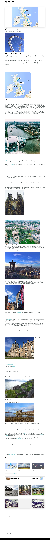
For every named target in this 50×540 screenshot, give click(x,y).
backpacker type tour (28, 431)
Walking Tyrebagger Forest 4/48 (24, 495)
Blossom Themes (32, 538)
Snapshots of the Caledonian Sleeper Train (36, 469)
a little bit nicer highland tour (36, 431)
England (7, 473)
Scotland (13, 473)
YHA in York (20, 443)
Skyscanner (6, 435)
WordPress (39, 538)
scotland (8, 28)
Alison (6, 31)
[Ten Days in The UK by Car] (11, 466)
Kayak (25, 433)
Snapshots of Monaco (8, 509)
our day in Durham (8, 250)
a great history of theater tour (21, 173)
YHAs (6, 441)
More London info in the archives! (9, 179)
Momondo (41, 434)
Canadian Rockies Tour (8, 496)
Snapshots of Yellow (20, 469)
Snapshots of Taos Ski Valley (36, 509)
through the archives (18, 312)
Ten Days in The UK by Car (8, 469)
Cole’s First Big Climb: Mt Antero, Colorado (24, 509)
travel (11, 28)
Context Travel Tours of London (9, 173)
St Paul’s (6, 443)
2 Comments (20, 31)
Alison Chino (9, 2)
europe (6, 28)
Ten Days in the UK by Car (12, 454)
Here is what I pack (18, 438)
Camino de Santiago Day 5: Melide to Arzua (38, 496)
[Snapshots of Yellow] (24, 466)
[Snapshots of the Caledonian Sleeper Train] (38, 466)
